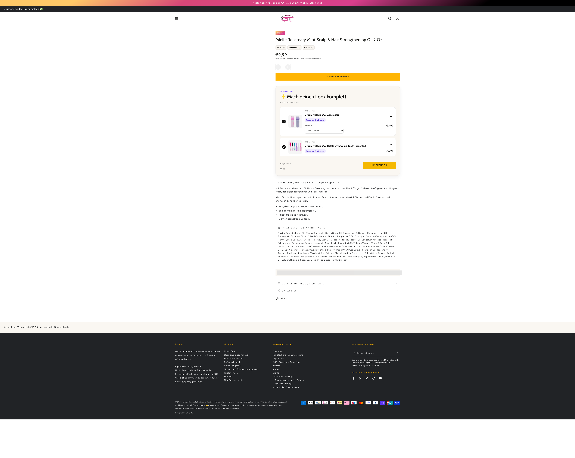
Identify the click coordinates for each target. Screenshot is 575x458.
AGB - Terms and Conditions (286, 362)
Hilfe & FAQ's (230, 351)
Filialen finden (231, 373)
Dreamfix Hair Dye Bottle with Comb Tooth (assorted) (336, 145)
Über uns (277, 351)
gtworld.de (187, 402)
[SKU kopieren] (284, 47)
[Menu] (177, 18)
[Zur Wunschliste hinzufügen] (391, 118)
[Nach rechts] (397, 2)
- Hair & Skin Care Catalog (286, 387)
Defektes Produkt (232, 362)
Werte (276, 373)
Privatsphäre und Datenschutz (288, 355)
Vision (276, 369)
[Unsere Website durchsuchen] (390, 18)
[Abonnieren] (398, 353)
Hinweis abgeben (232, 365)
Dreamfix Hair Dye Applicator (322, 114)
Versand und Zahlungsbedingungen (241, 369)
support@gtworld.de (192, 381)
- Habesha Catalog (282, 383)
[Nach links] (177, 2)
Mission (276, 365)
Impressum (278, 358)
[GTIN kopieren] (312, 47)
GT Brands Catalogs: (283, 376)
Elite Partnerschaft (233, 380)
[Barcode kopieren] (299, 47)
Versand (289, 58)
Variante (308, 125)
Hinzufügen (379, 165)
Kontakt (228, 376)
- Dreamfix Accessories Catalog (289, 380)
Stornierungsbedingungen (236, 355)
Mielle (280, 33)
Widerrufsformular (233, 358)
